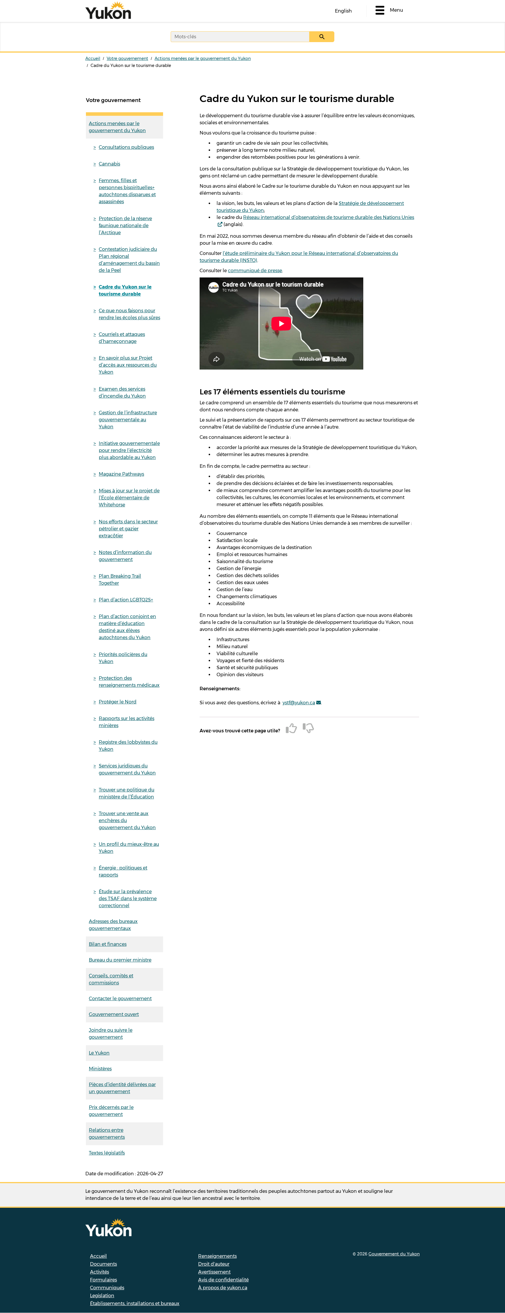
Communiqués (107, 1287)
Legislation (102, 1295)
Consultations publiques (126, 147)
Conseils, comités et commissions (111, 979)
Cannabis (109, 164)
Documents (103, 1264)
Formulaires (103, 1280)
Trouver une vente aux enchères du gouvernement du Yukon (127, 820)
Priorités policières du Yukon (123, 658)
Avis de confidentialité (223, 1280)
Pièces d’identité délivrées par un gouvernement (122, 1088)
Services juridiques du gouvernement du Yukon (127, 769)
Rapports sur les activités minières (126, 722)
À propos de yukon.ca (222, 1287)
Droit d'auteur (213, 1264)
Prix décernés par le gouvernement (111, 1111)
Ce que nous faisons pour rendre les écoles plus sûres (129, 314)
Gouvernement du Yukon (394, 1254)
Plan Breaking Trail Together (120, 579)
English (343, 11)
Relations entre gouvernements (107, 1133)
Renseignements (217, 1256)
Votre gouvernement (127, 58)
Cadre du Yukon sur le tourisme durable (125, 290)
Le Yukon (99, 1053)
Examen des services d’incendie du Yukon (122, 392)
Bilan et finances (108, 944)
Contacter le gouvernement (120, 998)
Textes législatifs (107, 1153)
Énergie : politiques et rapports (123, 871)
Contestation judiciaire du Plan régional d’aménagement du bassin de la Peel (129, 259)
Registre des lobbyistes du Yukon (128, 745)
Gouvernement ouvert (114, 1014)
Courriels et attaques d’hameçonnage (122, 338)
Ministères (100, 1069)
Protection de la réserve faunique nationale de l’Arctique (125, 225)
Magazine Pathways (121, 474)
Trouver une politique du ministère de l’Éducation (126, 793)
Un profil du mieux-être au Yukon (129, 847)
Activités (99, 1272)
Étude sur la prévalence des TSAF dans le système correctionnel (128, 898)
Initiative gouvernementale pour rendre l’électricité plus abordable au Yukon (129, 450)
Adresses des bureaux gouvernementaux (113, 925)
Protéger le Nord (117, 702)
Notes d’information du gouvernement (125, 556)
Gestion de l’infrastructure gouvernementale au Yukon (128, 419)
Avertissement (214, 1272)
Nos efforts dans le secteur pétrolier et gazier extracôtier (128, 529)
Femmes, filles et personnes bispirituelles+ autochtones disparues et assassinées (127, 191)
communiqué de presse (255, 270)
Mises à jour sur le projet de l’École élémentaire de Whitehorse (129, 498)
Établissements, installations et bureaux (134, 1303)
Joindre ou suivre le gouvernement (110, 1033)
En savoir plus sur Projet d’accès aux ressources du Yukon (128, 365)
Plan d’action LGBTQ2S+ (126, 600)
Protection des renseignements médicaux (129, 681)
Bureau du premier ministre (120, 960)
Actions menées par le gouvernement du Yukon (203, 58)
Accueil (92, 58)
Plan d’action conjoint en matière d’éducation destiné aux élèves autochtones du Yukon (127, 627)
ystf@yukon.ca (299, 702)
